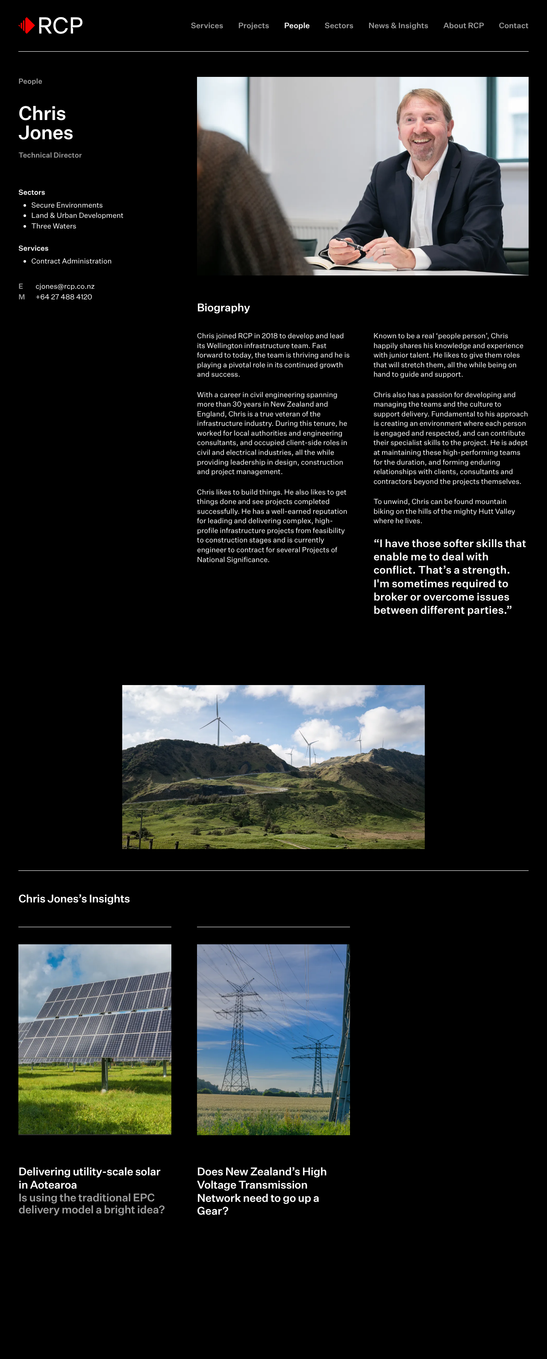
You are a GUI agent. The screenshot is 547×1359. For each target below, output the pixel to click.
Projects (253, 25)
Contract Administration (71, 261)
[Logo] (50, 25)
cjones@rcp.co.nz (64, 286)
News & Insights (398, 25)
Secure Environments (67, 205)
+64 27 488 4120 (63, 297)
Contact (514, 25)
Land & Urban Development (77, 215)
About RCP (463, 25)
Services (207, 25)
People (297, 25)
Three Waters (53, 226)
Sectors (339, 25)
